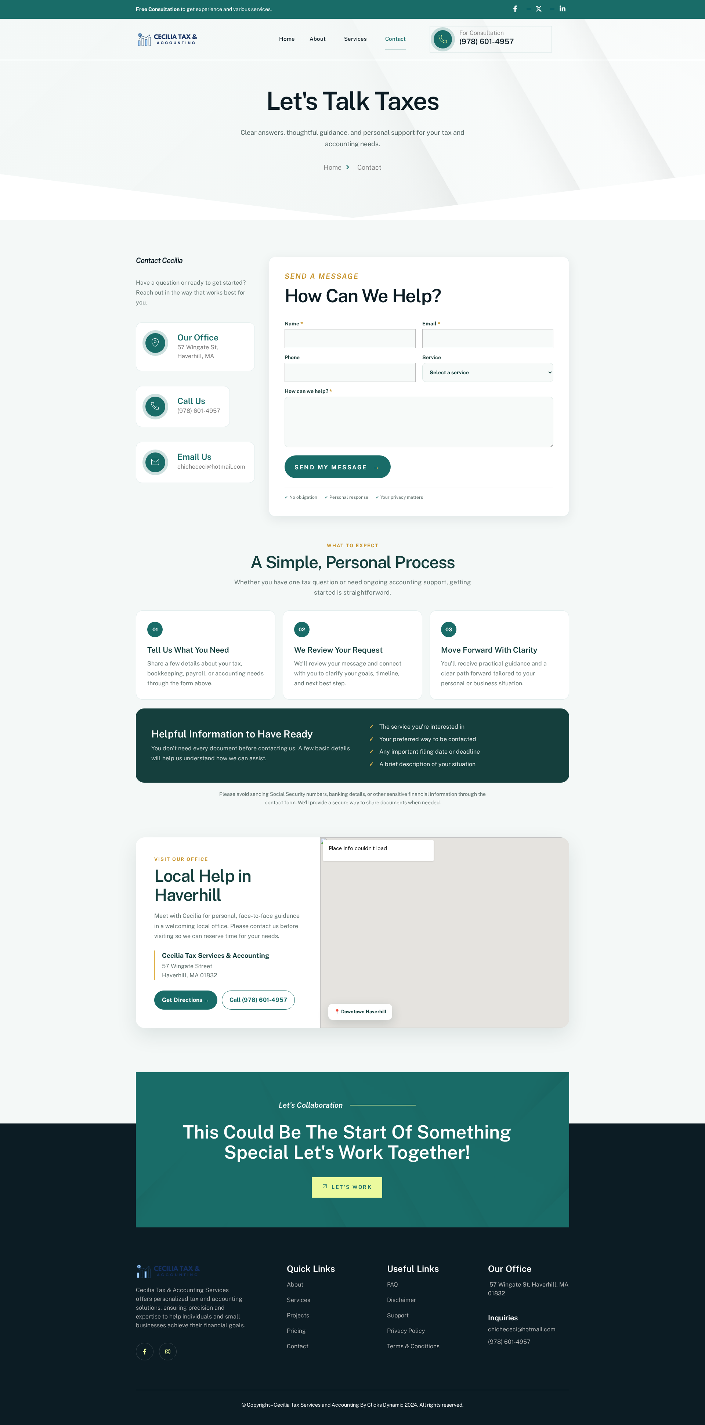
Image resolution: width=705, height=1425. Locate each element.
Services (355, 39)
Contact (395, 39)
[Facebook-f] (144, 1351)
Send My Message (337, 466)
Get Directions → (186, 999)
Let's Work (352, 1187)
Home (287, 39)
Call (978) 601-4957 (258, 999)
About (318, 39)
